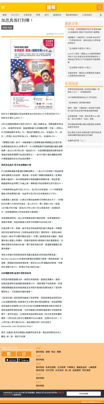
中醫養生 (71, 367)
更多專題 (86, 370)
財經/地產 (7, 27)
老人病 (68, 370)
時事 (38, 15)
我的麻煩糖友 (72, 15)
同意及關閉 (83, 393)
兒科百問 (50, 370)
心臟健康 (92, 367)
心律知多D (87, 15)
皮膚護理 (77, 370)
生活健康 (61, 367)
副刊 (47, 15)
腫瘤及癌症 (82, 367)
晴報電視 (15, 15)
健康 (5, 15)
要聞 (48, 351)
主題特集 (28, 15)
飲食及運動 (51, 367)
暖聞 (59, 351)
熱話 (53, 351)
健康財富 (57, 15)
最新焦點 (40, 351)
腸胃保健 (40, 370)
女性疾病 (59, 370)
